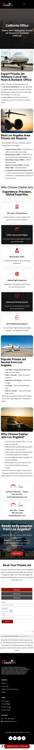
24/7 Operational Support (17, 324)
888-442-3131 (17, 513)
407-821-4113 (17, 494)
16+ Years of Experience (17, 213)
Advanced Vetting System (17, 302)
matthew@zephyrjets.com (17, 497)
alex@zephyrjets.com (17, 516)
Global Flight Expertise (17, 280)
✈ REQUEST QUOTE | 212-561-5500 (17, 746)
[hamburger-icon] (24, 4)
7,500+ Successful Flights (17, 235)
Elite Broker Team (17, 257)
